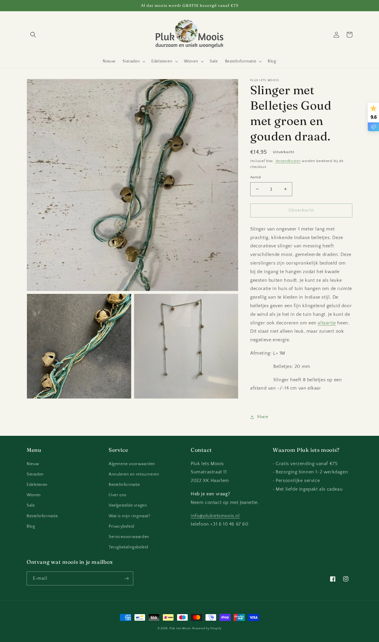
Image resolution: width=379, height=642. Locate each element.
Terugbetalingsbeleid (128, 547)
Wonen (34, 495)
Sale (31, 505)
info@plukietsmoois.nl (215, 515)
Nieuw (33, 464)
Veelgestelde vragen (128, 505)
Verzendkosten (288, 161)
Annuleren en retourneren (134, 474)
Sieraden (35, 474)
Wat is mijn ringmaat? (129, 516)
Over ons (117, 495)
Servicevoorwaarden (129, 536)
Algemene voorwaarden (132, 464)
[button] (33, 34)
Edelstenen (37, 484)
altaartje (327, 323)
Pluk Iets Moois (180, 628)
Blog (31, 526)
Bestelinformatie (42, 516)
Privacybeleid (121, 526)
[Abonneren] (126, 578)
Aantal (255, 177)
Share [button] (262, 416)
